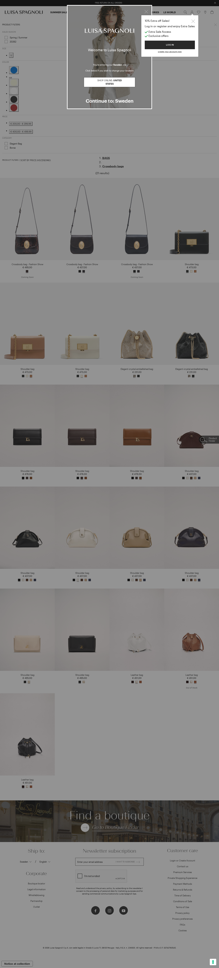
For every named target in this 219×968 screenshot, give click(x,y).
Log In (170, 45)
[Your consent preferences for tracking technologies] (213, 962)
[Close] (146, 11)
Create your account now (170, 51)
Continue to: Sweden (109, 101)
